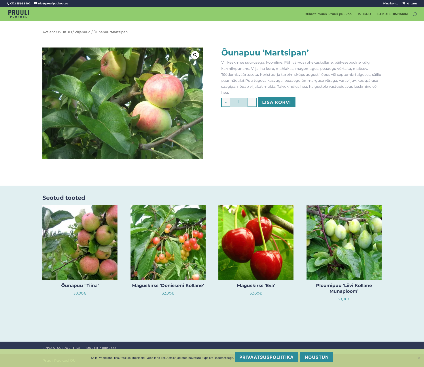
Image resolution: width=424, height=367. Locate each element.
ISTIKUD (364, 14)
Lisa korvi (276, 102)
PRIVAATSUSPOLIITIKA (61, 348)
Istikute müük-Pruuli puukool (328, 14)
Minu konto (390, 3)
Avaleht (48, 32)
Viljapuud (83, 32)
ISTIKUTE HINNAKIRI (392, 14)
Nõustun (317, 357)
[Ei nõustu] (418, 358)
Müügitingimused (101, 348)
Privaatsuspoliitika (266, 357)
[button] (195, 55)
